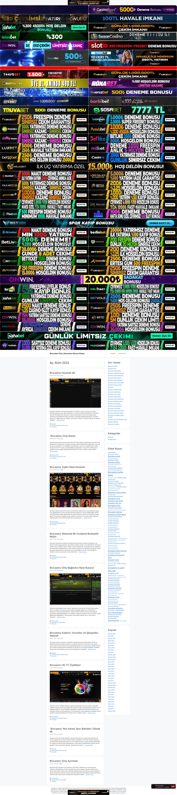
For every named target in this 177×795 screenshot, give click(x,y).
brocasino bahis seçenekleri (115, 469)
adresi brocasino (112, 452)
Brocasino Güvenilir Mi (62, 372)
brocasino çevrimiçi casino (112, 593)
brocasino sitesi (113, 560)
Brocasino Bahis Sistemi (114, 378)
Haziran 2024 (111, 659)
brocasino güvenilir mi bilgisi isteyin (59, 425)
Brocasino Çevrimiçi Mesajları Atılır (117, 419)
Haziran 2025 (111, 638)
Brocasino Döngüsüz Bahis (115, 401)
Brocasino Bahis (114, 462)
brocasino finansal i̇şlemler (115, 496)
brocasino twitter (112, 575)
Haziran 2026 (111, 633)
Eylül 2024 (111, 652)
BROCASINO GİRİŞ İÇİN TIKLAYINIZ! (88, 68)
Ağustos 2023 (112, 682)
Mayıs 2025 (111, 640)
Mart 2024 (111, 666)
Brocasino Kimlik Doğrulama (115, 375)
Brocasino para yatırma (117, 551)
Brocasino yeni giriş (115, 588)
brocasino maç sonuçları (112, 541)
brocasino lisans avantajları (112, 538)
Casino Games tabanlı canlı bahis (59, 750)
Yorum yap (53, 426)
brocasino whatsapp (113, 580)
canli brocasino (122, 604)
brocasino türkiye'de (120, 575)
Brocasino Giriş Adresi (62, 435)
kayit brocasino (112, 618)
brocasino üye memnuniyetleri (113, 601)
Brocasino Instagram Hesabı (115, 413)
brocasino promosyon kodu (116, 556)
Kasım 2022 (111, 704)
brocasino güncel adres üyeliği (113, 518)
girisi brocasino (120, 610)
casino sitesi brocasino (113, 606)
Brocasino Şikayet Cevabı (115, 385)
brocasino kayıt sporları (112, 534)
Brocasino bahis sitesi (115, 473)
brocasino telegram (121, 563)
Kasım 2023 (111, 675)
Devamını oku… (61, 420)
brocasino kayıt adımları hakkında (114, 532)
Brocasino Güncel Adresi (115, 516)
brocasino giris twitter (115, 501)
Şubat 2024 (111, 668)
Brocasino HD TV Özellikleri (65, 665)
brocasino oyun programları (112, 545)
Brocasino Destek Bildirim (115, 406)
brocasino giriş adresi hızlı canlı (58, 456)
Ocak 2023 (111, 699)
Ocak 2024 (111, 671)
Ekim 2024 (111, 650)
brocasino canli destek (113, 481)
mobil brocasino (113, 620)
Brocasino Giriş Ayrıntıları (64, 760)
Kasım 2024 (111, 647)
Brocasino (113, 353)
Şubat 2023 (111, 697)
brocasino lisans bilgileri (122, 538)
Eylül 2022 (111, 708)
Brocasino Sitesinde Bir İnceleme (58, 557)
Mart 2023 (111, 694)
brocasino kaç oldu (114, 536)
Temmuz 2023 (112, 685)
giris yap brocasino (115, 612)
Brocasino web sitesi (113, 578)
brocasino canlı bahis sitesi (114, 485)
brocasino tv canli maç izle (116, 569)
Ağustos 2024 (112, 654)
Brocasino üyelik (113, 597)
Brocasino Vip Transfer (114, 394)
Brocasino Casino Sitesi (117, 492)
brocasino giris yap (114, 503)
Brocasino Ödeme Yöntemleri (116, 410)
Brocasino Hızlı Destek (114, 408)
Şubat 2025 (111, 643)
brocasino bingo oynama (112, 477)
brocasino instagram (113, 529)
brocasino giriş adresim (112, 509)
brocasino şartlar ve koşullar (113, 604)
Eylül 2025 (111, 636)
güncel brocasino (113, 616)
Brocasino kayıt (112, 530)
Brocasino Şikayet (113, 602)
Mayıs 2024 (111, 661)
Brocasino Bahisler (113, 421)
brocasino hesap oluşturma (112, 527)
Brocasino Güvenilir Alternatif (116, 373)
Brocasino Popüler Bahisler (115, 380)
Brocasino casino (121, 486)
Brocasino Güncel (115, 512)
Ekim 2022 (111, 706)
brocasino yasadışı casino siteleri (114, 582)
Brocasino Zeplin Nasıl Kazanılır (67, 467)
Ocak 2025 (111, 645)
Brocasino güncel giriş (113, 520)
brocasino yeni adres (114, 584)
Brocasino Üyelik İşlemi (114, 396)
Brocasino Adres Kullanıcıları (115, 399)
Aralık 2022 (111, 701)
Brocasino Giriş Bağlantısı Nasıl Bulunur (72, 567)
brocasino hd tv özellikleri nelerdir (59, 718)
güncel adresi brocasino (114, 614)
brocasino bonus (122, 477)
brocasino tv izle (113, 573)
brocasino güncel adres (117, 514)
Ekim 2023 (111, 678)
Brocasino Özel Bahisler (114, 392)
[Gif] (88, 166)
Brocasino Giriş (122, 353)
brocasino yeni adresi (114, 586)
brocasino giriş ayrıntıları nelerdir (58, 779)
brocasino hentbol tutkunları (113, 525)
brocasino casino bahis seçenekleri (114, 488)
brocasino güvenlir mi (113, 523)
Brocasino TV (111, 565)
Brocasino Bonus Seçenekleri (116, 382)
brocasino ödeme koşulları (112, 595)
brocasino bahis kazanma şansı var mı (114, 464)
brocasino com (111, 494)
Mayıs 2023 (111, 690)
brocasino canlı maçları (112, 486)
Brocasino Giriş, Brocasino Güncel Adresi (67, 353)
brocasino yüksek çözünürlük (113, 591)
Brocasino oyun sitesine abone (58, 622)
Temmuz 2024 (112, 657)
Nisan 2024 (111, 664)
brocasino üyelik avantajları (112, 599)
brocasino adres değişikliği (112, 458)
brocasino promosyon (114, 553)
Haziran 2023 (111, 687)
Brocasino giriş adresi (115, 508)
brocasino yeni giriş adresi (114, 590)
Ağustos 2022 (112, 711)
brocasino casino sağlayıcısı (113, 490)
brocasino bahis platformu (115, 468)
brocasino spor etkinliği (112, 563)
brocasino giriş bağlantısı (121, 509)
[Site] (44, 119)
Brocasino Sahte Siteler (114, 371)
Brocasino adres (114, 456)
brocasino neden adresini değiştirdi (116, 543)
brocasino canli (111, 479)
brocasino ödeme (121, 593)
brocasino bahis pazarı (112, 466)
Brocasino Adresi (112, 366)
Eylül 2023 (111, 680)
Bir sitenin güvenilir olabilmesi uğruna (59, 654)
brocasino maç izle (112, 539)
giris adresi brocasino (115, 608)
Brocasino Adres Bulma (114, 403)
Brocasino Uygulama (113, 424)
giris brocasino (111, 610)
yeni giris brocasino (123, 620)
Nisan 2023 (111, 692)
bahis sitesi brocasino (113, 454)
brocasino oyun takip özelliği (113, 548)
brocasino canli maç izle (115, 483)
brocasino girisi (114, 498)
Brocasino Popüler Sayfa (114, 389)
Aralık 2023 (111, 673)
